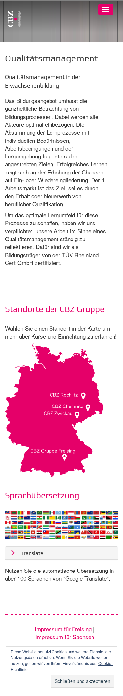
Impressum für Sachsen (64, 637)
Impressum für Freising (64, 629)
